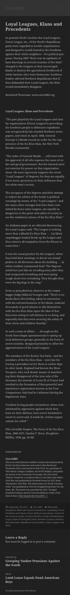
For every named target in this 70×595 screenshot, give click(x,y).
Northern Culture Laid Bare (50, 519)
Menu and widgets (61, 11)
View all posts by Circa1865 (31, 495)
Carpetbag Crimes (55, 510)
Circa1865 (14, 8)
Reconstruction (12, 522)
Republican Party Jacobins (33, 522)
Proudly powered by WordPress (20, 590)
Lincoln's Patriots (33, 516)
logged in (26, 541)
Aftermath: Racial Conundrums (31, 510)
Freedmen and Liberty (15, 513)
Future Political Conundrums (40, 513)
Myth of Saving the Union (25, 519)
